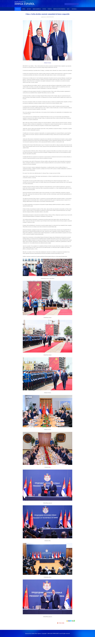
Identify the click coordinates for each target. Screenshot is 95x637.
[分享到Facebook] (69, 620)
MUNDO (29, 9)
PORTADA (17, 9)
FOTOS (44, 9)
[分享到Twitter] (71, 620)
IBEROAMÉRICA (37, 9)
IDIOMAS (74, 9)
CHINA (23, 9)
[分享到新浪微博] (72, 620)
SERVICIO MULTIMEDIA (59, 9)
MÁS (68, 9)
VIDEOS (50, 9)
